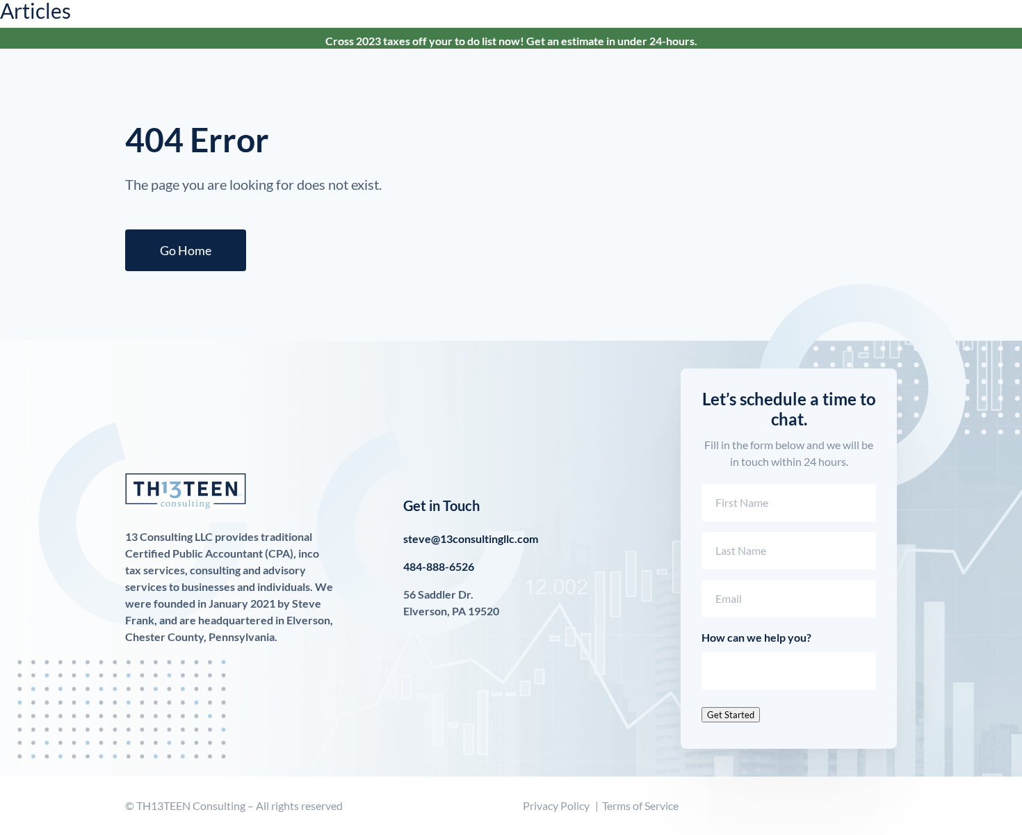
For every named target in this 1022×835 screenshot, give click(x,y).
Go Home (185, 250)
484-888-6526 (438, 566)
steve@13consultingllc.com (470, 538)
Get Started (730, 714)
